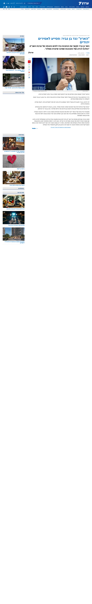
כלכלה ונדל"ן (42, 6)
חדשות (87, 6)
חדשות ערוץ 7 (83, 4)
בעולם (62, 6)
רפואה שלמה (63, 9)
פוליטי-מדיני (72, 6)
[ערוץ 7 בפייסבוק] (11, 7)
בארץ (66, 6)
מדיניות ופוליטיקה (82, 35)
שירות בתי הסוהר (73, 54)
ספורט (43, 9)
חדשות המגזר (86, 9)
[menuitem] (87, 7)
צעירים (68, 9)
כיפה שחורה (79, 9)
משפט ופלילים (50, 6)
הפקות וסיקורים (23, 6)
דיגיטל (73, 9)
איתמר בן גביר (81, 54)
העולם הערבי (56, 9)
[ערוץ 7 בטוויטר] (14, 7)
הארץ (87, 54)
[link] (14, 53)
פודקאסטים (57, 6)
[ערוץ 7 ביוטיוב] (6, 7)
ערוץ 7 (88, 35)
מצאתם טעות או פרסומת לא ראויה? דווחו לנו (61, 127)
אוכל (33, 6)
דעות (37, 6)
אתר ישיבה (33, 9)
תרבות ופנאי (49, 9)
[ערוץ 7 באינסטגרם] (9, 7)
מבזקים (82, 6)
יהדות (29, 6)
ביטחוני (77, 6)
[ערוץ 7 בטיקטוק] (4, 7)
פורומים (39, 9)
